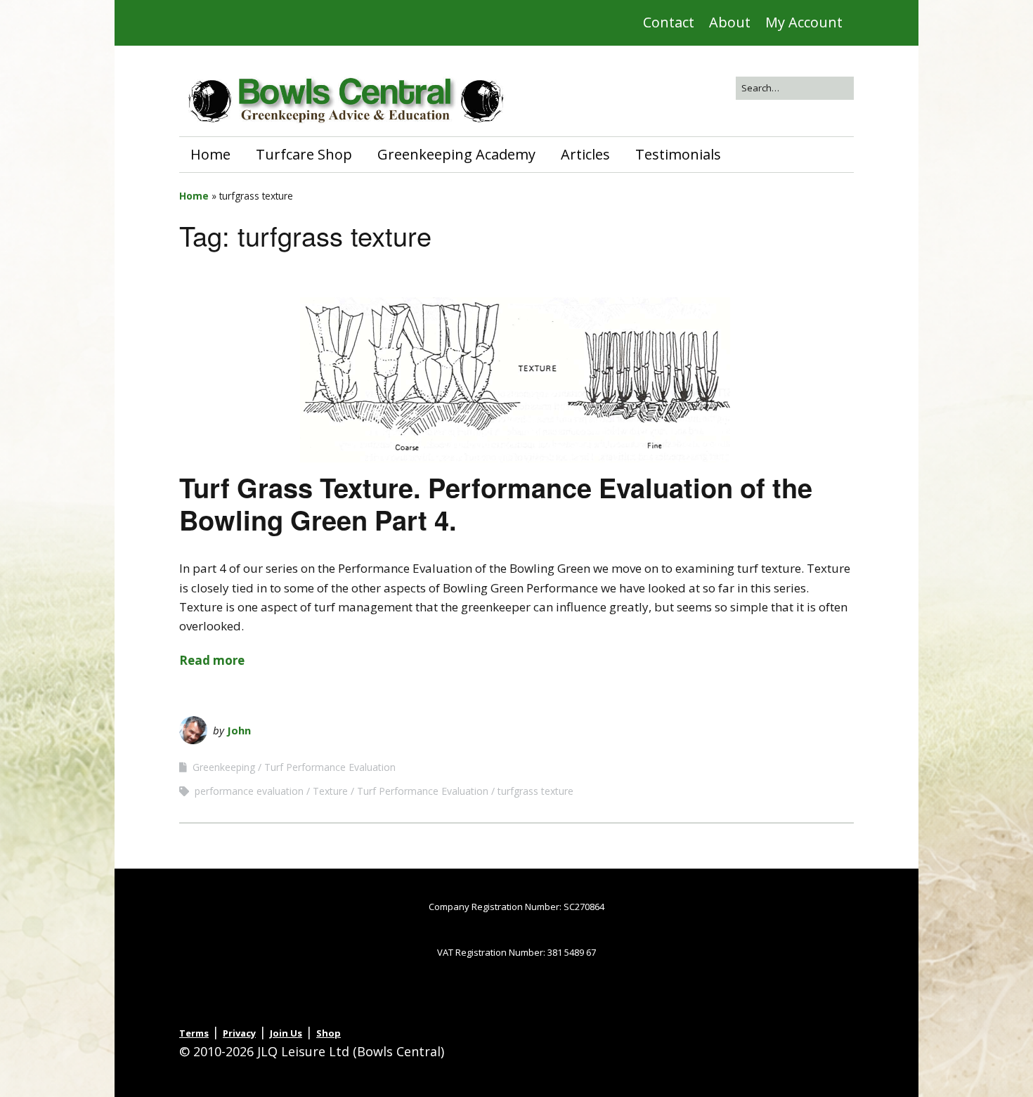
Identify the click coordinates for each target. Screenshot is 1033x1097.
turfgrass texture (535, 791)
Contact (668, 22)
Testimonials (678, 154)
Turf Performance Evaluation (330, 767)
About (730, 22)
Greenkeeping (224, 767)
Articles (585, 154)
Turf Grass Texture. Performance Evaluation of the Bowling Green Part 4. (495, 503)
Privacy (239, 1033)
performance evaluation (249, 791)
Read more (212, 660)
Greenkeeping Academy (456, 154)
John (239, 730)
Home (210, 154)
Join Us (286, 1033)
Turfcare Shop (304, 154)
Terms (194, 1033)
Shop (328, 1033)
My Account (804, 22)
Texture (330, 791)
